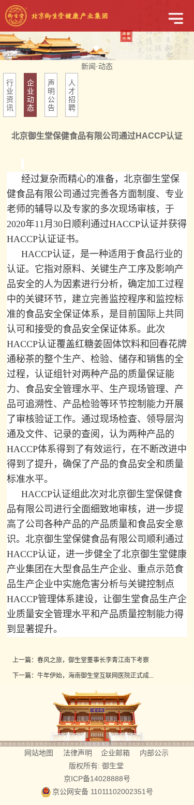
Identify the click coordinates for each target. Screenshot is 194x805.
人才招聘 (72, 95)
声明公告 (51, 95)
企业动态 (30, 95)
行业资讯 (9, 95)
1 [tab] (96, 48)
